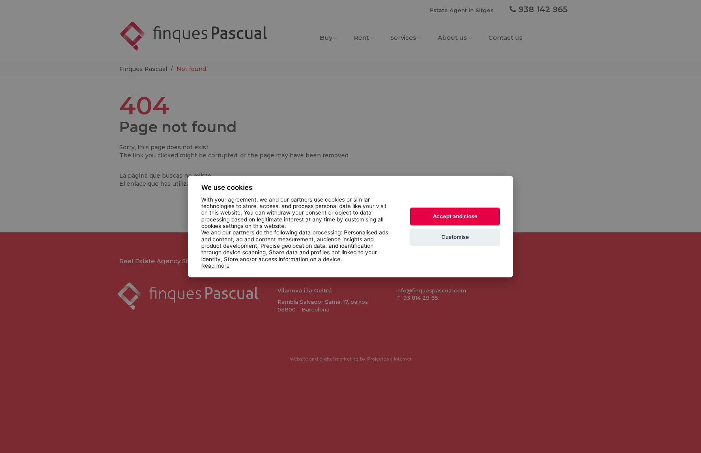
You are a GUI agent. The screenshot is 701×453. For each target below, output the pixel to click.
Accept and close (455, 216)
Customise (455, 237)
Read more (215, 265)
